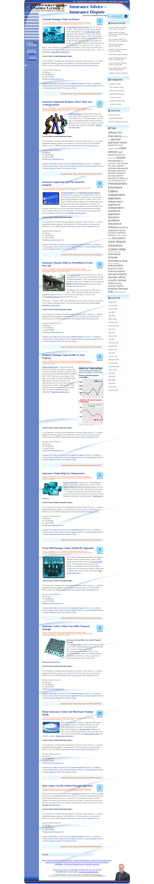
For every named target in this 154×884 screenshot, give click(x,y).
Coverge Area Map (86, 862)
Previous (45, 854)
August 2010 (113, 370)
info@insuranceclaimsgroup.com (53, 79)
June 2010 (112, 376)
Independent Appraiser (83, 22)
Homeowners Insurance (69, 22)
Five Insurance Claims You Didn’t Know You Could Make (118, 40)
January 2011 (113, 356)
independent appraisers (115, 203)
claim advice (117, 149)
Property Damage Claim (50, 367)
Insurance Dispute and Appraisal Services (59, 860)
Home (74, 1)
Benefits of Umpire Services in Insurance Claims (118, 50)
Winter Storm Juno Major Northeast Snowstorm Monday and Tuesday (118, 34)
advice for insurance (115, 134)
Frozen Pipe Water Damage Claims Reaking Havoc (118, 69)
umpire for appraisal (119, 292)
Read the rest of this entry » (61, 52)
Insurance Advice (47, 24)
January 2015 (113, 305)
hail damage (116, 181)
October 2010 (113, 363)
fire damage (119, 168)
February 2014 (113, 322)
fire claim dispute (120, 163)
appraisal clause (117, 142)
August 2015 (113, 302)
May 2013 (112, 329)
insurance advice (76, 644)
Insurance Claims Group (55, 86)
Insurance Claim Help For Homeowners (63, 473)
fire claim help (114, 166)
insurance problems (113, 263)
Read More (97, 93)
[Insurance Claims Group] (31, 89)
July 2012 (112, 339)
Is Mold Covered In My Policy (118, 73)
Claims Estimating (103, 1)
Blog (126, 1)
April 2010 (112, 383)
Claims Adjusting (113, 1)
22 (100, 713)
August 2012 (113, 336)
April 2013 (112, 332)
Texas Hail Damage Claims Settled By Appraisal (68, 548)
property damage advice (117, 276)
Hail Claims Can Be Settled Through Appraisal (67, 785)
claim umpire (112, 158)
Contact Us (121, 1)
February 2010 (113, 390)
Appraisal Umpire (92, 1)
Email (35, 43)
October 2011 (113, 346)
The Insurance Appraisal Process (74, 864)
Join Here (31, 53)
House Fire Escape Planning (118, 54)
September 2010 (114, 366)
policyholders (115, 265)
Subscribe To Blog (66, 93)
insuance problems (114, 219)
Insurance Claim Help (49, 83)
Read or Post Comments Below (83, 93)
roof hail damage (97, 562)
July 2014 (112, 312)
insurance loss (118, 261)
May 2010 (112, 380)
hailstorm (123, 180)
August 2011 (113, 349)
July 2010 (112, 373)
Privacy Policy (97, 874)
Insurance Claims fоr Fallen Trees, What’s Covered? (117, 28)
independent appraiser (52, 297)
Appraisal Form (31, 59)
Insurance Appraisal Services (73, 86)
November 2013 (114, 326)
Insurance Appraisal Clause (71, 862)
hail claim (75, 794)
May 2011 (112, 353)
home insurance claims (92, 734)
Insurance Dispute (72, 24)
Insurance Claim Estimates (53, 862)
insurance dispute (74, 275)
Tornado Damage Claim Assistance (60, 19)
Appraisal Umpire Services (81, 860)
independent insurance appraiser (89, 193)
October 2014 (113, 309)
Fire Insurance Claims (69, 88)
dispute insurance (116, 159)
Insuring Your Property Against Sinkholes (116, 45)
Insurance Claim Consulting (84, 65)
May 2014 (112, 316)
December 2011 (114, 343)
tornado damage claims (92, 32)
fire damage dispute (117, 172)
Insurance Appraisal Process (94, 86)
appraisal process (115, 145)
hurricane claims (85, 729)
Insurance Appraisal (82, 1)
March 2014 (112, 319)
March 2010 (112, 387)
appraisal (116, 139)
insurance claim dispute (117, 239)
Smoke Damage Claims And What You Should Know (118, 58)
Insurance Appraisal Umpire (52, 88)
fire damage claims (118, 169)
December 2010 (114, 360)
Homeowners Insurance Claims (117, 187)
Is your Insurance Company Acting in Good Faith (118, 64)
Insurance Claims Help (60, 24)
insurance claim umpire (114, 251)
